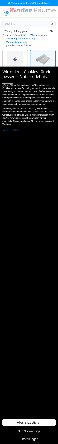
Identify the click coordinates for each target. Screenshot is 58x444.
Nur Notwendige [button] (29, 431)
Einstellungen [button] (29, 439)
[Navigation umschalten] (4, 10)
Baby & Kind (21, 35)
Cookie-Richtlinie (11, 130)
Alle (52, 31)
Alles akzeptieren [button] (29, 422)
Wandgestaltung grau (16, 42)
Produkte (7, 35)
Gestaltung (11, 38)
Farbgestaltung (27, 38)
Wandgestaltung (38, 35)
